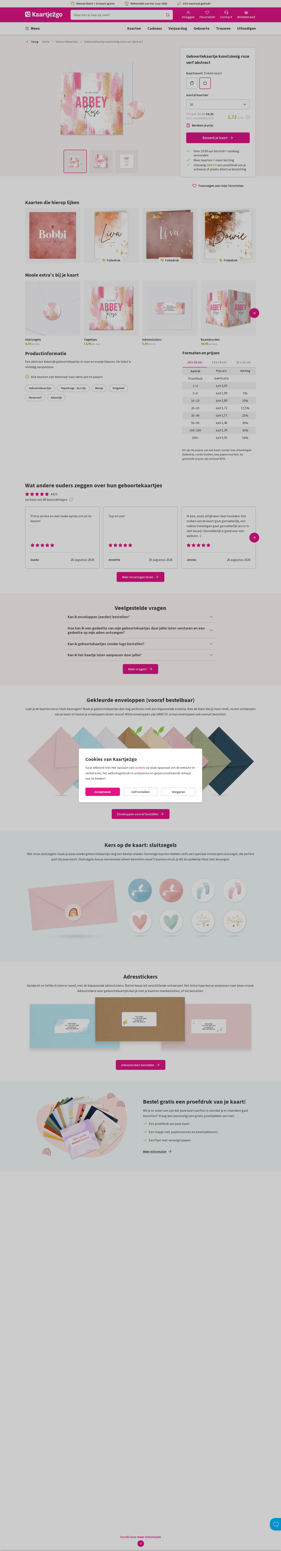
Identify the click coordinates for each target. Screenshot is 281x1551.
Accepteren (102, 792)
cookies (140, 767)
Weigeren (178, 792)
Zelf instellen (140, 792)
